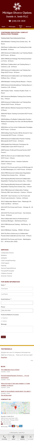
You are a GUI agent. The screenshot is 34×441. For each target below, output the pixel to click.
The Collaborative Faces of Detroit (10, 369)
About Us (20, 26)
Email (22, 437)
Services (28, 26)
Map (13, 437)
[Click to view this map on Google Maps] (15, 413)
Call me (5, 321)
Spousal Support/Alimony (8, 268)
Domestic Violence (6, 276)
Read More (4, 357)
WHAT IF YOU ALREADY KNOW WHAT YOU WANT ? (16, 391)
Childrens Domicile (6, 273)
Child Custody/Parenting (8, 260)
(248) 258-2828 (18, 21)
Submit (3, 337)
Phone (4, 437)
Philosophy (12, 26)
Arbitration (4, 258)
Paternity (3, 265)
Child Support (5, 263)
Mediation (4, 255)
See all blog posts (6, 395)
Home (3, 26)
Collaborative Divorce (7, 253)
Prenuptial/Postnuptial (7, 271)
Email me (5, 318)
